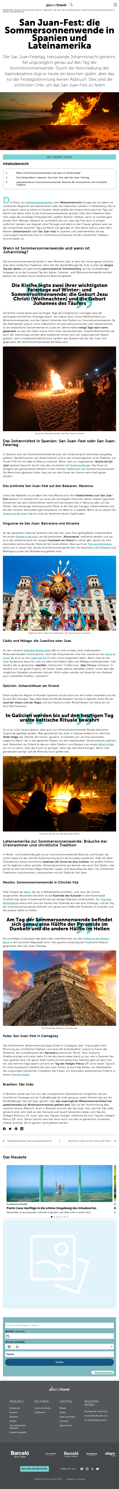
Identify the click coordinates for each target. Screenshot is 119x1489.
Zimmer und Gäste (15, 1342)
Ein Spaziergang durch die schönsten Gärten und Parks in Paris (96, 1420)
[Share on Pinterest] (16, 1129)
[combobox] (59, 1325)
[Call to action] (92, 1469)
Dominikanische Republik (17, 1204)
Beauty (62, 1408)
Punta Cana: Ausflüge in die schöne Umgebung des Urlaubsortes (51, 1208)
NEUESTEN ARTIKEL (91, 1403)
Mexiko (13, 1421)
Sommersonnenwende (39, 202)
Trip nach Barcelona (100, 544)
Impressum (71, 1479)
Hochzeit (63, 1421)
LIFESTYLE (65, 1401)
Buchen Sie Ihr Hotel (34, 1469)
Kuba (49, 1045)
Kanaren (14, 1412)
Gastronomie (65, 1425)
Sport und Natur (67, 1417)
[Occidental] (91, 1454)
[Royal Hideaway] (50, 1454)
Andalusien (15, 1408)
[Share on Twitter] (10, 1129)
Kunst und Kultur (43, 1408)
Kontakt (81, 1479)
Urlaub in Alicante (27, 536)
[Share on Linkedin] (21, 1129)
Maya (27, 892)
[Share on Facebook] (4, 1129)
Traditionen (40, 1412)
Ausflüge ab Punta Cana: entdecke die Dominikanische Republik (96, 1411)
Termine (15, 1331)
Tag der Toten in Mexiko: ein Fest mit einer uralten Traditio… (90, 1141)
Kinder (62, 1412)
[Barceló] (20, 1454)
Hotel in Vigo (106, 744)
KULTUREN (41, 1401)
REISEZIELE (17, 1401)
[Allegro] (110, 1454)
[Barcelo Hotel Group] (59, 1389)
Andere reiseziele (18, 1432)
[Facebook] (82, 1469)
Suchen (59, 1362)
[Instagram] (87, 1469)
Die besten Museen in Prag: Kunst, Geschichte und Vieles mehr (96, 1416)
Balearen (14, 1417)
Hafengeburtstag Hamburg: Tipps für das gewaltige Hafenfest (29, 1141)
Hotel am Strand (80, 465)
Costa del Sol (38, 658)
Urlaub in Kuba (20, 1074)
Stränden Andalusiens (37, 650)
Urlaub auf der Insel (15, 513)
